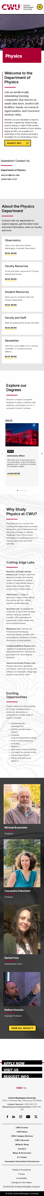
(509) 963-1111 (30, 1104)
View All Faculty (22, 1028)
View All (8, 420)
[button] (17, 490)
